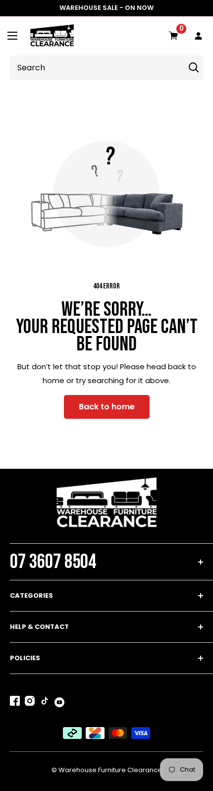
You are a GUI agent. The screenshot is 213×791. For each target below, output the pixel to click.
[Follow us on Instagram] (30, 703)
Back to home (107, 406)
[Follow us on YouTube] (59, 702)
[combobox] (95, 68)
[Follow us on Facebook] (15, 703)
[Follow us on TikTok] (45, 703)
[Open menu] (12, 36)
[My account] (198, 36)
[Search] (193, 68)
